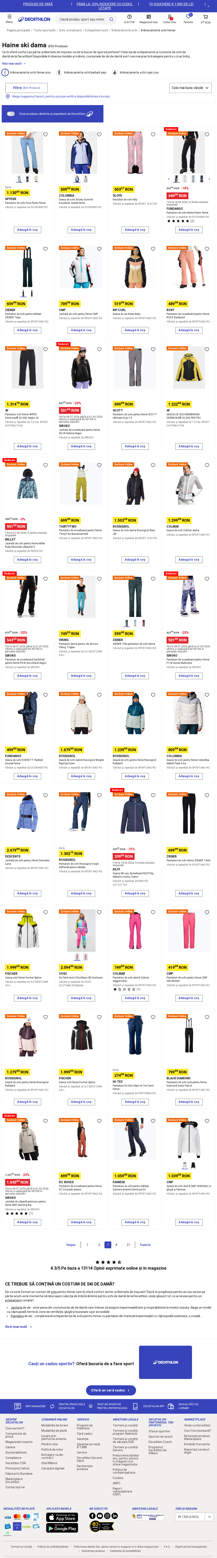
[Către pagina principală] (34, 19)
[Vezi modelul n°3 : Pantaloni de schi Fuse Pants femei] (36, 179)
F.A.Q (167, 1546)
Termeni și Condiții (21, 1546)
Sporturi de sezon (161, 1436)
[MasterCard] (17, 1517)
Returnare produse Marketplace (197, 1437)
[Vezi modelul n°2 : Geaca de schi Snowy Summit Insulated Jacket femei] (85, 179)
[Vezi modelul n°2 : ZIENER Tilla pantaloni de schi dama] (135, 623)
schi (54, 1292)
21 (128, 1245)
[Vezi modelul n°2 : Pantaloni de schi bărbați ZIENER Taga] (31, 293)
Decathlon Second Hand (89, 1459)
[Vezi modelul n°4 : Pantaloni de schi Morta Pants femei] (201, 179)
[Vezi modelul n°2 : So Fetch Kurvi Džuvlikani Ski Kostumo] (85, 957)
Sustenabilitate (16, 1452)
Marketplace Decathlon (14, 1480)
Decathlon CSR (16, 1463)
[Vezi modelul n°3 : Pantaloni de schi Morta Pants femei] (193, 179)
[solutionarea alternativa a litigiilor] (148, 1518)
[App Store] (62, 1520)
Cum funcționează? (197, 1430)
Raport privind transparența (191, 1546)
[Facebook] (92, 1517)
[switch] (11, 114)
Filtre (26, 88)
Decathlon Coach (160, 1441)
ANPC (116, 1483)
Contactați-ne (15, 1487)
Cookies (118, 1477)
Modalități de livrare (54, 1425)
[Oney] (26, 1526)
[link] (111, 1390)
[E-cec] (17, 1528)
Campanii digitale (53, 1468)
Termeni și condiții (125, 1425)
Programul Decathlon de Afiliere (158, 1450)
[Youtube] (100, 1517)
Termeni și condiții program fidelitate (125, 1432)
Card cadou (84, 1433)
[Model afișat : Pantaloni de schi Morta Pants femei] (176, 179)
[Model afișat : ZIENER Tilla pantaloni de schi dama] (126, 623)
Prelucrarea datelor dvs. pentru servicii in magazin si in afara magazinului (126, 1460)
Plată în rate (49, 1444)
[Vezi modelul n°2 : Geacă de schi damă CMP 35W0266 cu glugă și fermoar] (193, 1165)
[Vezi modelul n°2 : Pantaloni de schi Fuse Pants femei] (27, 179)
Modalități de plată (54, 1430)
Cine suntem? (15, 1428)
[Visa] (7, 1517)
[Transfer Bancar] (36, 1519)
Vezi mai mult (12, 63)
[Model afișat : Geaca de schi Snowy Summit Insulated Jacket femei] (77, 179)
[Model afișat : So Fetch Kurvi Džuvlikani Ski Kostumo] (77, 957)
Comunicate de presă (16, 1435)
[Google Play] (62, 1530)
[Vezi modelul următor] (209, 179)
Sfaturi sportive (159, 1431)
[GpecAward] (102, 1530)
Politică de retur (52, 1449)
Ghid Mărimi (49, 1463)
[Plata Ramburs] (36, 1527)
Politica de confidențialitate (124, 1471)
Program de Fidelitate (85, 1427)
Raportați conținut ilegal (196, 1451)
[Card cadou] (7, 1527)
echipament (13, 1300)
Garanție (83, 1438)
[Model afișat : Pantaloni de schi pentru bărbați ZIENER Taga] (23, 293)
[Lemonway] (7, 1534)
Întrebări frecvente (197, 1444)
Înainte (145, 1245)
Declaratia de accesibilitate (125, 1551)
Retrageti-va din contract (52, 1456)
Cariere (10, 1447)
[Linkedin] (114, 1517)
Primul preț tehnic (18, 1468)
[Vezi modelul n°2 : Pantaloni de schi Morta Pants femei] (184, 179)
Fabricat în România (19, 1473)
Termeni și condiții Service (125, 1449)
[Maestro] (26, 1517)
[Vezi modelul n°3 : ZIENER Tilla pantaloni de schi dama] (143, 623)
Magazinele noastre (19, 1441)
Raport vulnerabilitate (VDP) (122, 1491)
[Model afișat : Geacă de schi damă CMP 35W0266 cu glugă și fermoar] (184, 1165)
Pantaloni (17, 1316)
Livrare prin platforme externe (53, 1437)
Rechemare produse (85, 1467)
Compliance (14, 1457)
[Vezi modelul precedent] (168, 179)
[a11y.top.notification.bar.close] (208, 6)
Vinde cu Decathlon (197, 1425)
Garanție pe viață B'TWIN (88, 1446)
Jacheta (16, 1307)
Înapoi (71, 1245)
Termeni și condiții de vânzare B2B (125, 1440)
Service (82, 1452)
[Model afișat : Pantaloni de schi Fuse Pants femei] (19, 179)
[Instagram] (107, 1517)
